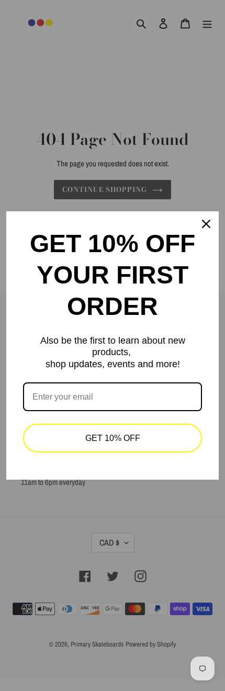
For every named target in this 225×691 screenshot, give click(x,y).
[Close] (206, 223)
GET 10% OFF (112, 438)
